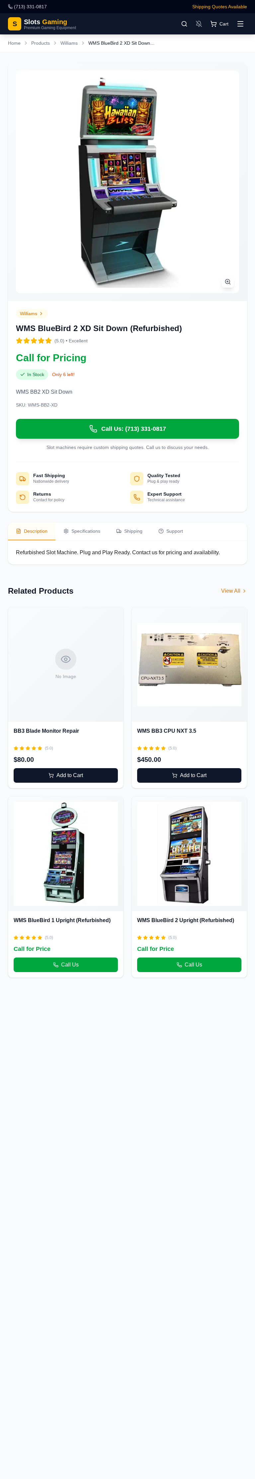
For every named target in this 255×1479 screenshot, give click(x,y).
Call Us (70, 964)
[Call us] (56, 854)
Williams (69, 43)
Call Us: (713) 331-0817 (133, 428)
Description (35, 531)
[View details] (75, 664)
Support (174, 531)
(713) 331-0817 (30, 6)
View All (230, 591)
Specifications (85, 531)
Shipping (133, 531)
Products (40, 43)
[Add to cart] (56, 664)
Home (14, 43)
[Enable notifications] (199, 24)
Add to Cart (69, 775)
